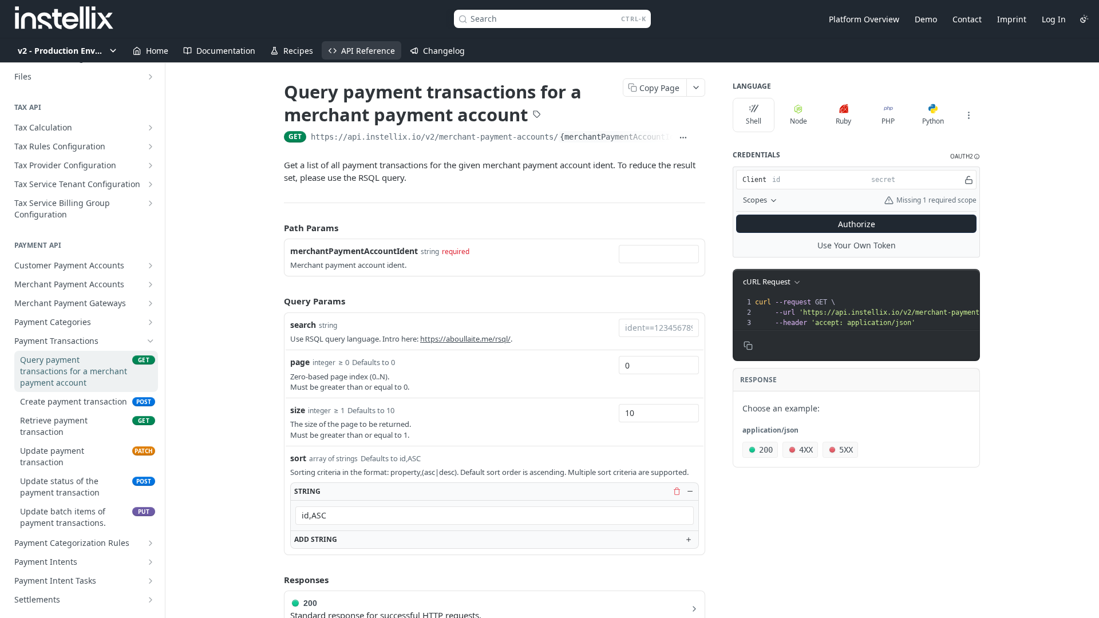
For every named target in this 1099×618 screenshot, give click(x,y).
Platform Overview (864, 19)
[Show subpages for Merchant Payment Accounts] (150, 284)
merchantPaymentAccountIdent (354, 250)
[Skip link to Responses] (275, 579)
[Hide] (690, 491)
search (303, 324)
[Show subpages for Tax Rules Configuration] (150, 146)
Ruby (843, 121)
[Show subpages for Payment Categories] (150, 322)
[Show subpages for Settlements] (150, 599)
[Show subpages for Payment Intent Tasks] (150, 580)
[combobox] (659, 254)
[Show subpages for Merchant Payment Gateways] (150, 303)
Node (798, 121)
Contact (967, 19)
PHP (888, 121)
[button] (965, 156)
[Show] (968, 180)
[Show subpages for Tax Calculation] (150, 127)
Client (754, 180)
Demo (926, 19)
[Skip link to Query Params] (275, 301)
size (297, 410)
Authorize (856, 224)
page (300, 361)
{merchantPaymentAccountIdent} (626, 136)
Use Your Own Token (856, 245)
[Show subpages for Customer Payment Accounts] (150, 265)
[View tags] (537, 115)
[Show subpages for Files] (150, 76)
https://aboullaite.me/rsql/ (465, 339)
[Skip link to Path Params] (275, 227)
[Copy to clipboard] (699, 138)
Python (933, 121)
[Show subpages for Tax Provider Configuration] (150, 165)
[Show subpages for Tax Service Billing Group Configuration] (150, 203)
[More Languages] (968, 115)
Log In (1054, 19)
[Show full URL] (683, 138)
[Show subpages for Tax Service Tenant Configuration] (150, 184)
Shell (753, 121)
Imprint (1011, 19)
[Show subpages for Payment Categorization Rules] (150, 543)
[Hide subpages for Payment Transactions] (150, 341)
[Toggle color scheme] (1084, 19)
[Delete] (676, 491)
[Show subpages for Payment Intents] (150, 561)
